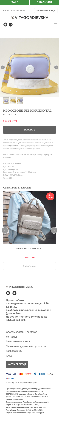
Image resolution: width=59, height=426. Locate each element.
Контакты (11, 336)
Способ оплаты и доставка (21, 332)
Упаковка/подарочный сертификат (26, 346)
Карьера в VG (14, 351)
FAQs (9, 355)
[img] (55, 25)
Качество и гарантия (18, 341)
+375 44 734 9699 (15, 10)
